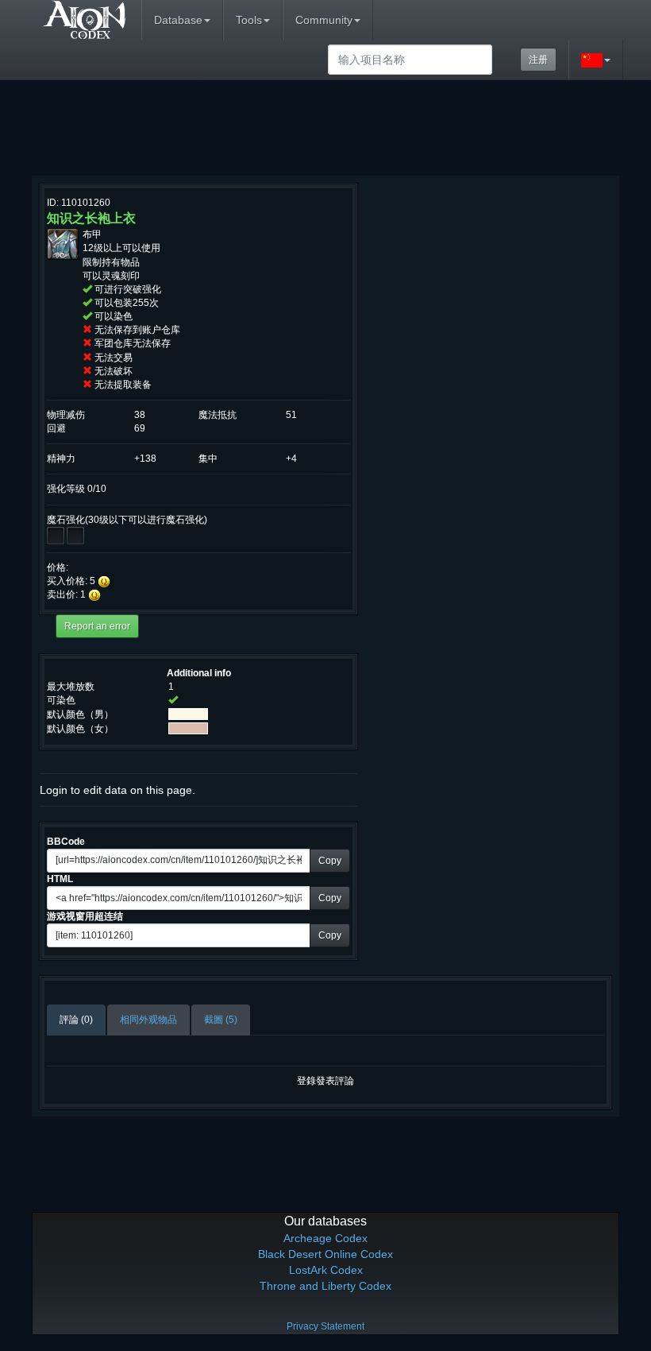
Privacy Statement (325, 1326)
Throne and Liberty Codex (325, 1285)
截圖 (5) (220, 1019)
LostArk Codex (326, 1270)
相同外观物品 (148, 1019)
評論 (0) (76, 1019)
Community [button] (323, 20)
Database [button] (178, 20)
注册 (538, 59)
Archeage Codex (325, 1238)
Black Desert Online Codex (325, 1254)
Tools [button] (249, 20)
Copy (329, 860)
